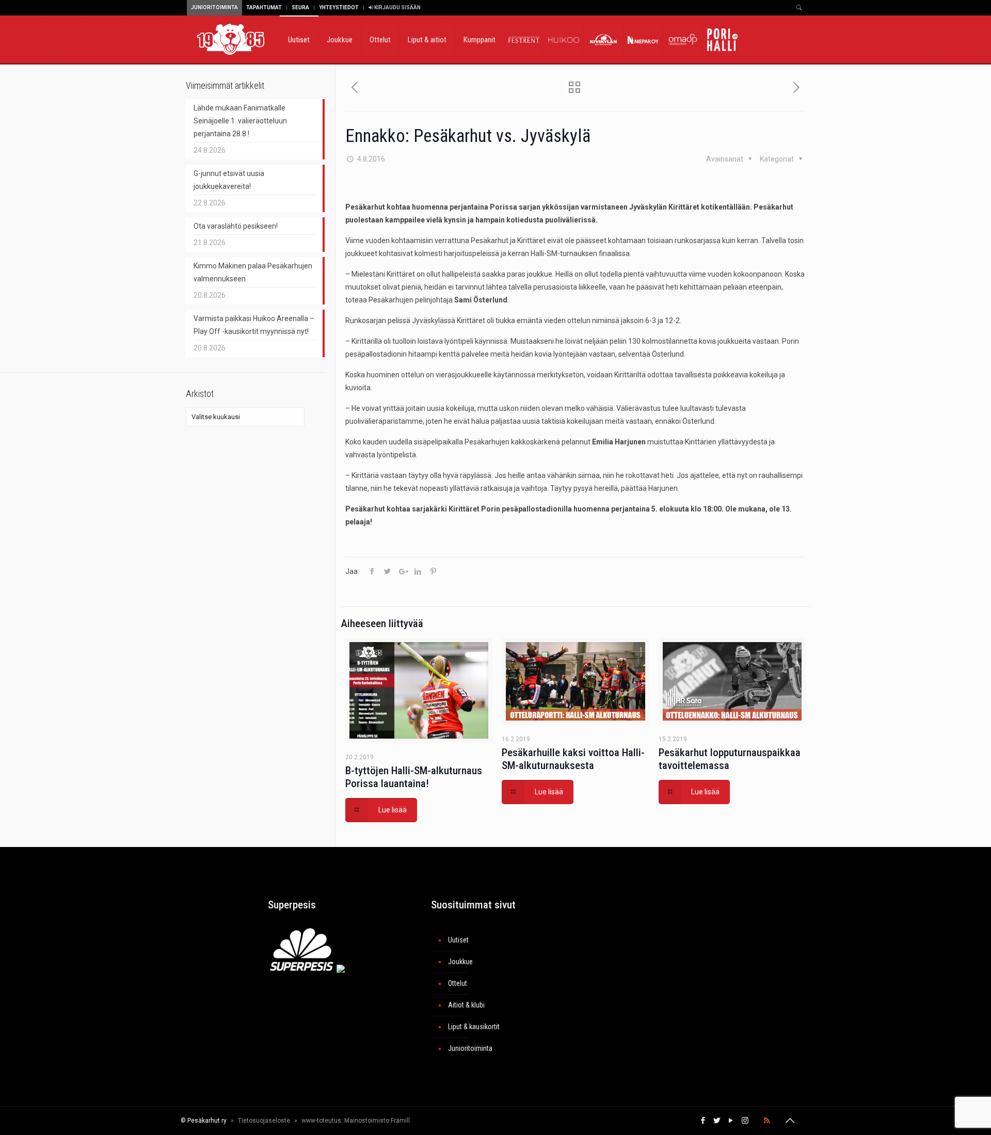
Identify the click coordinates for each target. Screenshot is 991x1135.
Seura (300, 7)
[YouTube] (731, 1120)
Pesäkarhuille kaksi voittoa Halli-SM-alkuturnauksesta (573, 759)
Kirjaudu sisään (397, 7)
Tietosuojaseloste (264, 1120)
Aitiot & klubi (466, 1005)
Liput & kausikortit (474, 1026)
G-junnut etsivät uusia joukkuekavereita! (229, 179)
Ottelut (457, 983)
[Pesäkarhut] (230, 38)
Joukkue (460, 961)
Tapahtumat (264, 7)
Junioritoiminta (214, 7)
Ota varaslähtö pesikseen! (236, 226)
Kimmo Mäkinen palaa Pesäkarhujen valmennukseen (253, 272)
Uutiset (458, 940)
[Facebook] (703, 1120)
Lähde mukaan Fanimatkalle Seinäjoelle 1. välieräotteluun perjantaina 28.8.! (240, 121)
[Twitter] (717, 1120)
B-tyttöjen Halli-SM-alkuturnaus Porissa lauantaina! (413, 777)
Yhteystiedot (339, 7)
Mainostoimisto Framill (377, 1120)
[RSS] (766, 1120)
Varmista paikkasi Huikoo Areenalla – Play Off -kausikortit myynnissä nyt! (254, 324)
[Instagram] (745, 1120)
